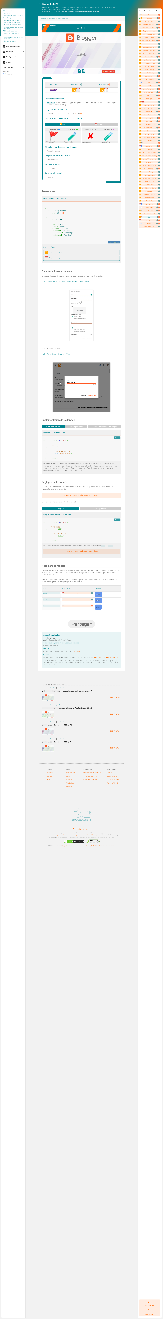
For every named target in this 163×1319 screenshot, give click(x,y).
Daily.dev (49, 776)
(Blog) (67, 708)
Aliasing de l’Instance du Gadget (104, 427)
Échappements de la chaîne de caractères (13, 38)
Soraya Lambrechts (60, 835)
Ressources (6, 13)
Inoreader (69, 779)
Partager (81, 624)
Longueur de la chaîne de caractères (81, 551)
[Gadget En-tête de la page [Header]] (78, 90)
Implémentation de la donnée (12, 20)
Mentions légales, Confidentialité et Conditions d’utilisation (99, 845)
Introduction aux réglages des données (81, 495)
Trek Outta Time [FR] (113, 779)
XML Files (52, 688)
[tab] (62, 124)
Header (82, 113)
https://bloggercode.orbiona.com (89, 11)
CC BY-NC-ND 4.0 (77, 652)
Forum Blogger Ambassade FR (92, 772)
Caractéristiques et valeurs (11, 18)
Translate (9, 74)
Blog (76, 113)
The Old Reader (71, 783)
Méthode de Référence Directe (13, 22)
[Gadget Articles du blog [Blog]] (74, 90)
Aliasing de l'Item (76, 427)
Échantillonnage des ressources (13, 15)
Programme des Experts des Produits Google (86, 835)
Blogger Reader (70, 772)
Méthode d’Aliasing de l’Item (12, 25)
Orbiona (109, 772)
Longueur (60, 509)
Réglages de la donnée (10, 31)
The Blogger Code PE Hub (90, 776)
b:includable (61, 688)
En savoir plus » (115, 697)
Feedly (68, 776)
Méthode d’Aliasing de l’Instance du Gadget (13, 28)
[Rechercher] (124, 4)
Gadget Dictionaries (63, 19)
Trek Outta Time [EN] (113, 783)
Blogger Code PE (112, 776)
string (53, 90)
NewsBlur (69, 786)
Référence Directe (53, 427)
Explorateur (43, 19)
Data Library (52, 19)
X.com (49, 779)
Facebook (50, 772)
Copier (117, 438)
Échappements (100, 509)
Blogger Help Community (90, 779)
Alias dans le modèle (9, 41)
